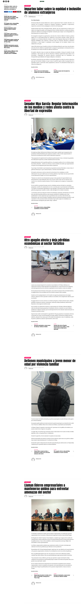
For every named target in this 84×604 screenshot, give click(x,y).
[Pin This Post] (15, 11)
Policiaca (5, 26)
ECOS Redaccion (32, 16)
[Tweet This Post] (10, 11)
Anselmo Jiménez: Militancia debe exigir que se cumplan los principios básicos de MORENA (11, 52)
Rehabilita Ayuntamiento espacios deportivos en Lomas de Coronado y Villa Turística (11, 46)
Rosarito (5, 4)
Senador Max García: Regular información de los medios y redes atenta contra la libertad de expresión (11, 18)
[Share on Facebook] (6, 11)
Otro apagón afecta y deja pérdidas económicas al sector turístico (11, 24)
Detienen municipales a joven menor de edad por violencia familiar (10, 29)
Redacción (31, 103)
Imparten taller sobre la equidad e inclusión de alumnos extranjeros (10, 8)
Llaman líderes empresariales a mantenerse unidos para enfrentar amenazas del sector (11, 35)
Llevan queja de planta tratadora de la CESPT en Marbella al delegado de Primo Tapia (11, 40)
